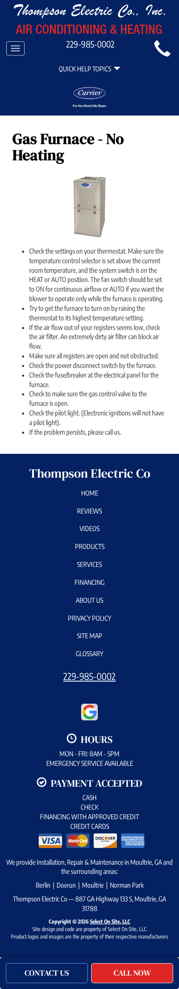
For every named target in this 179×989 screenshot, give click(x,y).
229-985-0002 (89, 676)
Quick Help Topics (86, 69)
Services (89, 564)
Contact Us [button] (47, 972)
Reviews (89, 511)
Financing (89, 582)
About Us (89, 600)
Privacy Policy (89, 618)
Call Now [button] (132, 972)
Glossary (89, 653)
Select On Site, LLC (110, 921)
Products (89, 546)
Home (89, 493)
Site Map (89, 636)
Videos (89, 528)
